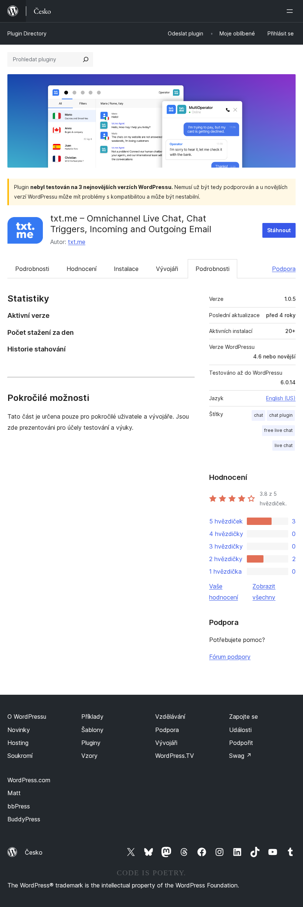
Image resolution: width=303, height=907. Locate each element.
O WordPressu (26, 716)
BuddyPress (23, 819)
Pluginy (91, 742)
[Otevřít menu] (291, 11)
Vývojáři (167, 268)
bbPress (18, 806)
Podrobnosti (32, 268)
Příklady (92, 716)
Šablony (92, 729)
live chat (284, 445)
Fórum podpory (230, 656)
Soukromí (20, 755)
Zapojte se (243, 716)
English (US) (281, 398)
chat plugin (281, 415)
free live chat (278, 430)
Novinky (18, 729)
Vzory (89, 755)
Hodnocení (81, 268)
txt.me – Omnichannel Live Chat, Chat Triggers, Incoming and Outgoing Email (130, 223)
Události (240, 729)
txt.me (76, 241)
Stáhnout (279, 230)
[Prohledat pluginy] (85, 59)
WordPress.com (28, 780)
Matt (14, 793)
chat (258, 415)
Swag (240, 755)
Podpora (284, 268)
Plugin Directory (27, 33)
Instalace (126, 268)
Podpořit (241, 742)
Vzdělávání (170, 716)
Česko (33, 852)
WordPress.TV (174, 755)
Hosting (17, 742)
